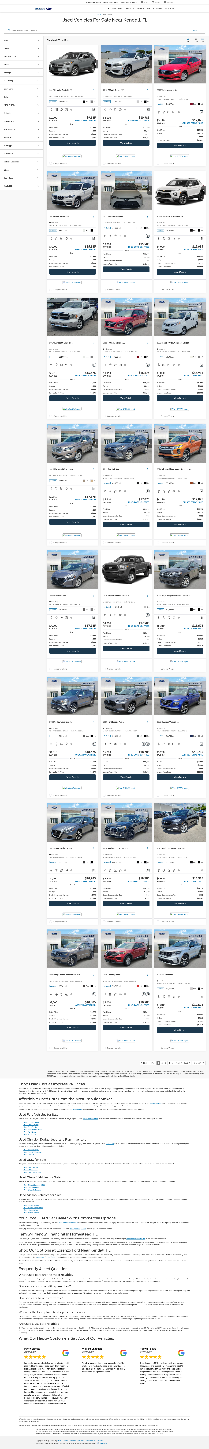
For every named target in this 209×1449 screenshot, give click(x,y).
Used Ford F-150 (30, 1127)
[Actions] (94, 90)
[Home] (108, 8)
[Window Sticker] (147, 744)
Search (195, 30)
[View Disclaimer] (71, 109)
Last (186, 1063)
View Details (73, 143)
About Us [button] (169, 8)
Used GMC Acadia (30, 1170)
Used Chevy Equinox (31, 1187)
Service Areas (90, 1441)
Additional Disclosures (77, 1441)
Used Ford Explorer (30, 1125)
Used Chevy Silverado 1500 (34, 1185)
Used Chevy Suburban (32, 1190)
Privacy (65, 1441)
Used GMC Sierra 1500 (32, 1172)
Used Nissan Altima (30, 1210)
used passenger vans (78, 1229)
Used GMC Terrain (30, 1167)
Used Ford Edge (29, 1134)
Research (100, 1441)
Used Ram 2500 (29, 1155)
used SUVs (110, 1144)
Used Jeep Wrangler (31, 1150)
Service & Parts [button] (154, 8)
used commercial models (68, 1223)
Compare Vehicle (60, 163)
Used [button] (120, 8)
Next (178, 1063)
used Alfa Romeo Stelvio (46, 1257)
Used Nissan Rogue (31, 1205)
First (144, 1063)
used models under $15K (135, 1239)
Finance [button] (140, 8)
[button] (95, 64)
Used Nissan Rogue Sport (33, 1208)
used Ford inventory (90, 1119)
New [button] (114, 8)
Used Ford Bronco (30, 1132)
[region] (72, 132)
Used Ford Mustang (31, 1122)
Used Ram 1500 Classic (32, 1152)
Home (99, 14)
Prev (152, 1063)
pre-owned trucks (76, 1109)
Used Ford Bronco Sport (32, 1130)
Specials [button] (130, 8)
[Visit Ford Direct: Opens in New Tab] (102, 1443)
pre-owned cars (156, 1103)
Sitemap (59, 1441)
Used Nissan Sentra (31, 1212)
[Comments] (94, 109)
